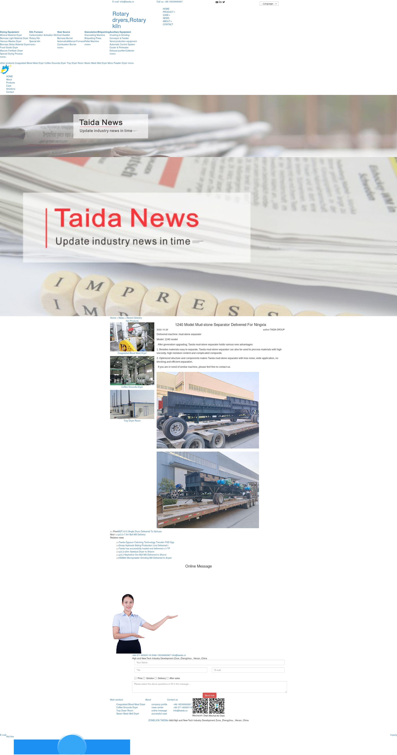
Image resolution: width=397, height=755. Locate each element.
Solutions (10, 88)
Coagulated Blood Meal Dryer (29, 62)
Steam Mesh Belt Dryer (95, 62)
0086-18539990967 (161, 655)
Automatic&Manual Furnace (71, 41)
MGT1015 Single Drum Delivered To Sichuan (140, 531)
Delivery (162, 678)
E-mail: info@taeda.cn (123, 1)
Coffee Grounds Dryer (55, 62)
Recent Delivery (134, 317)
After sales (175, 678)
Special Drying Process (11, 53)
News (121, 317)
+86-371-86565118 (141, 655)
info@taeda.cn (179, 655)
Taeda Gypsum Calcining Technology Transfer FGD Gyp (146, 542)
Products (10, 82)
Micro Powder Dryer (117, 62)
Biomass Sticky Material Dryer (14, 44)
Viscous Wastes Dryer (10, 41)
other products (7, 62)
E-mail (3, 734)
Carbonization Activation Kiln (43, 35)
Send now (209, 695)
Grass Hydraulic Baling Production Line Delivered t (143, 545)
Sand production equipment (123, 41)
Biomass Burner (65, 38)
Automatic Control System (122, 44)
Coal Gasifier (63, 35)
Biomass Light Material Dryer (14, 38)
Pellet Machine (92, 41)
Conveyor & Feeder (119, 38)
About (9, 79)
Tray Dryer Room (75, 62)
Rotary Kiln (34, 38)
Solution (150, 678)
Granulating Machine (95, 35)
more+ (3, 56)
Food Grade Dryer (9, 47)
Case (8, 85)
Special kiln (34, 41)
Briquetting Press (93, 38)
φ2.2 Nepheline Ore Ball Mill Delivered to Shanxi (142, 554)
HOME (9, 76)
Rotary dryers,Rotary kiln (129, 19)
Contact (10, 91)
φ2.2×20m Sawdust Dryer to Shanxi (136, 551)
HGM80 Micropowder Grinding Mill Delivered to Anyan (145, 557)
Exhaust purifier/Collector (122, 50)
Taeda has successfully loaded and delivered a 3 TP (144, 548)
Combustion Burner (66, 44)
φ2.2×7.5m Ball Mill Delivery (131, 534)
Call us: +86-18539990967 (170, 1)
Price (140, 678)
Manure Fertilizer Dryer (11, 50)
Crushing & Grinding (119, 35)
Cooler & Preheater (119, 47)
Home (113, 317)
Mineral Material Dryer (11, 35)
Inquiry (393, 734)
